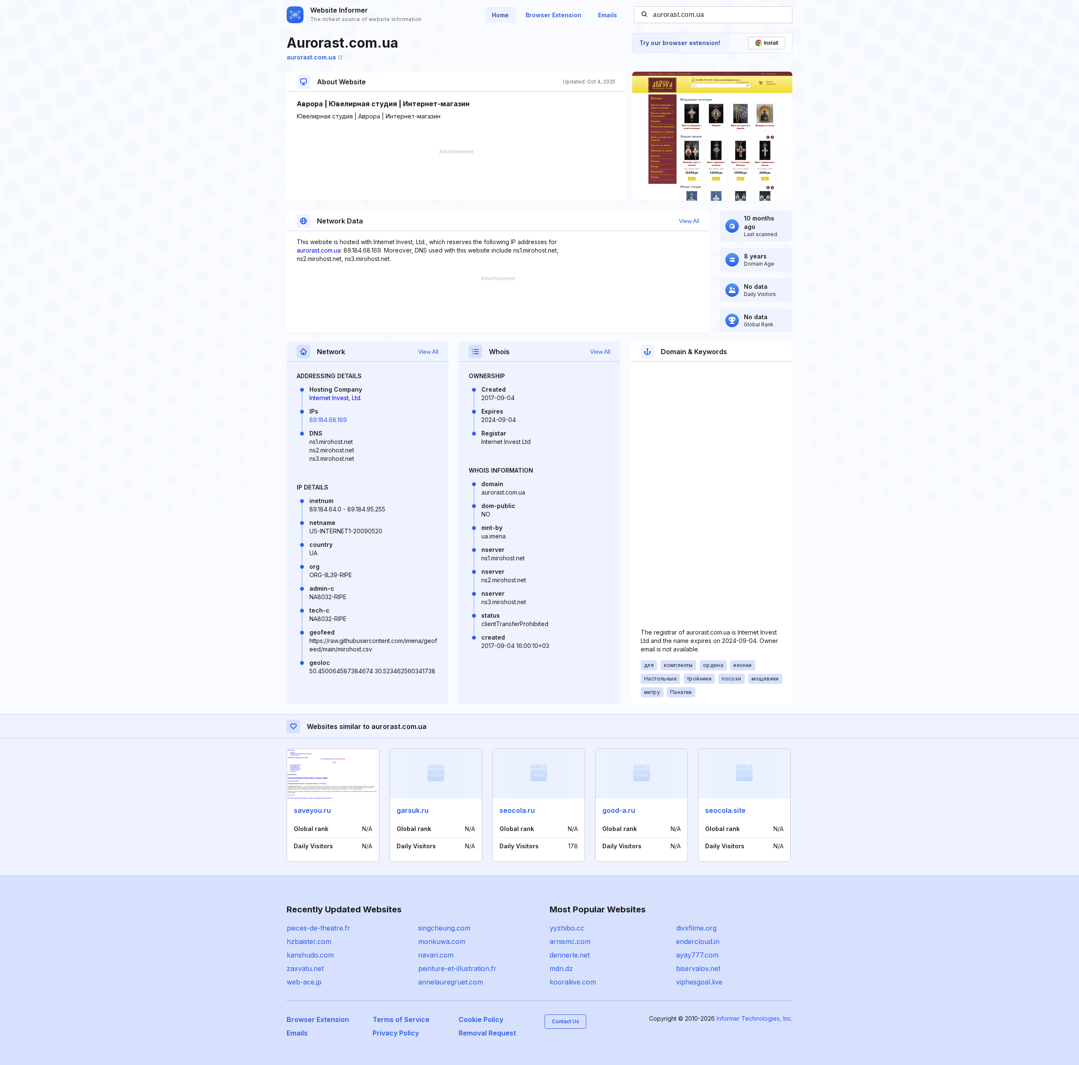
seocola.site (725, 810)
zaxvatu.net (305, 968)
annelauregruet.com (450, 982)
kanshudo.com (310, 955)
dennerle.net (570, 955)
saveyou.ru (312, 810)
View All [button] (689, 221)
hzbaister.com (309, 941)
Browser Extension (553, 15)
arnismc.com (570, 941)
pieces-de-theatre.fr (318, 928)
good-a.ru (618, 810)
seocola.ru (517, 810)
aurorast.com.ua (311, 57)
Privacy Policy (396, 1033)
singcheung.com (444, 928)
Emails (607, 15)
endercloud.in (697, 941)
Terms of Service (401, 1019)
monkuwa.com (441, 941)
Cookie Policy (481, 1019)
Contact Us (565, 1021)
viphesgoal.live (699, 982)
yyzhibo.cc (567, 928)
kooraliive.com (573, 982)
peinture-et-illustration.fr (457, 968)
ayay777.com (697, 955)
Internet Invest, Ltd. (335, 397)
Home (500, 15)
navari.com (436, 955)
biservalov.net (698, 968)
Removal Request (487, 1033)
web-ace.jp (304, 982)
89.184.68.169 (328, 419)
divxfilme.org (696, 928)
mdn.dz (561, 968)
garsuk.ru (413, 810)
